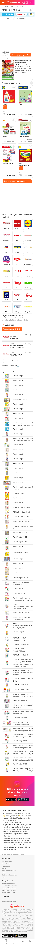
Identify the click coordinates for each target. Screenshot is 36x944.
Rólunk (4, 873)
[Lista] (27, 2)
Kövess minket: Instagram (9, 888)
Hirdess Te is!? (6, 864)
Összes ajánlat (9, 6)
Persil (16, 6)
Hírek (3, 877)
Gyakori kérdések (7, 861)
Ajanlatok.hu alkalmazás (9, 870)
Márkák (4, 868)
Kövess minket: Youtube (9, 890)
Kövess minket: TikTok (8, 892)
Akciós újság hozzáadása (9, 875)
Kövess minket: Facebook (9, 886)
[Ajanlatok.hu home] (13, 2)
